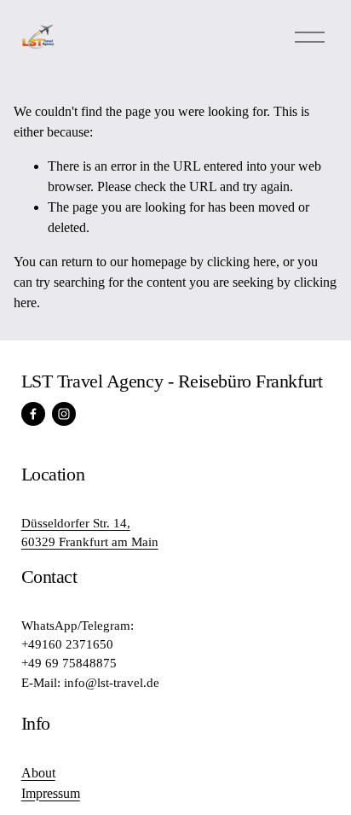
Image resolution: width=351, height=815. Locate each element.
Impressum (50, 793)
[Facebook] (33, 414)
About (38, 773)
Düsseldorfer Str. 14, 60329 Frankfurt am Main (89, 532)
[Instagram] (64, 414)
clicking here (241, 261)
